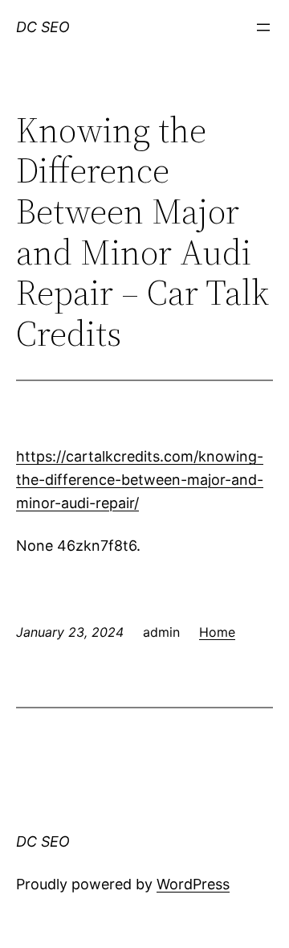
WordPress (193, 884)
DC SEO (43, 26)
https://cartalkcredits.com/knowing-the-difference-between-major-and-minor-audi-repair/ (139, 479)
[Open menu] (263, 27)
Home (217, 632)
